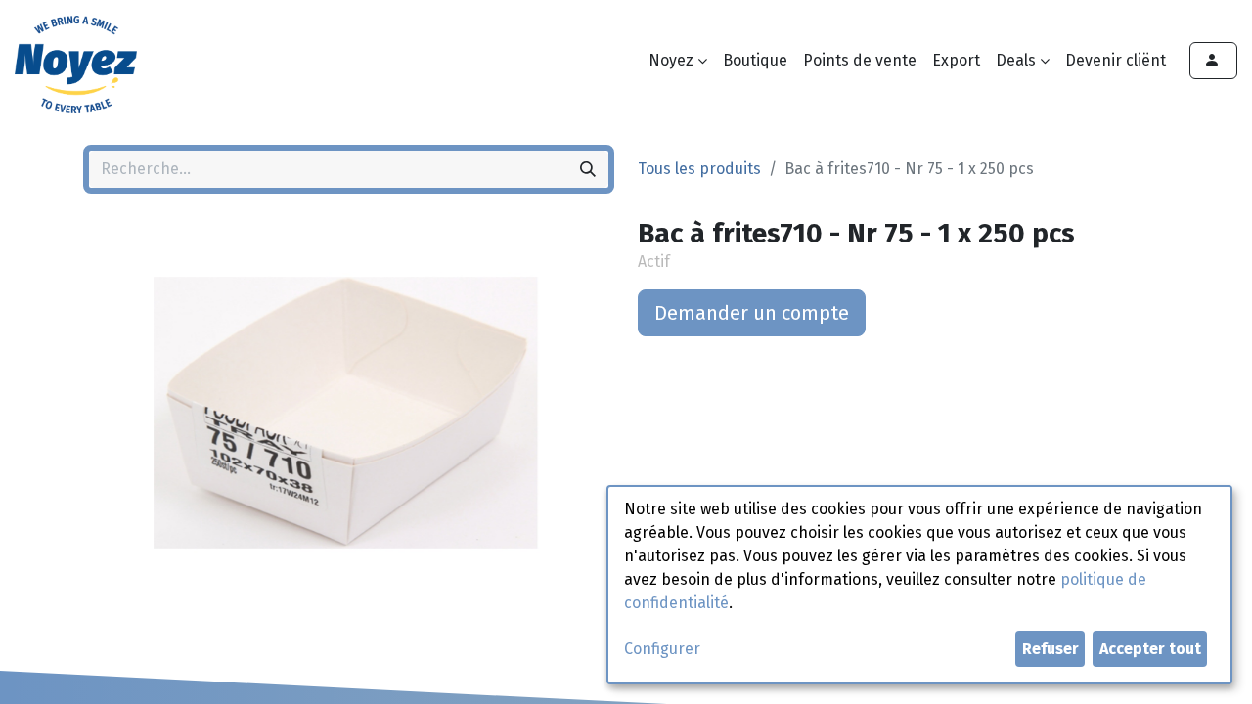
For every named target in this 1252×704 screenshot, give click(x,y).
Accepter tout (1150, 648)
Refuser (1050, 648)
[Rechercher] (587, 169)
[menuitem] (755, 60)
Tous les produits (699, 168)
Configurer (662, 648)
